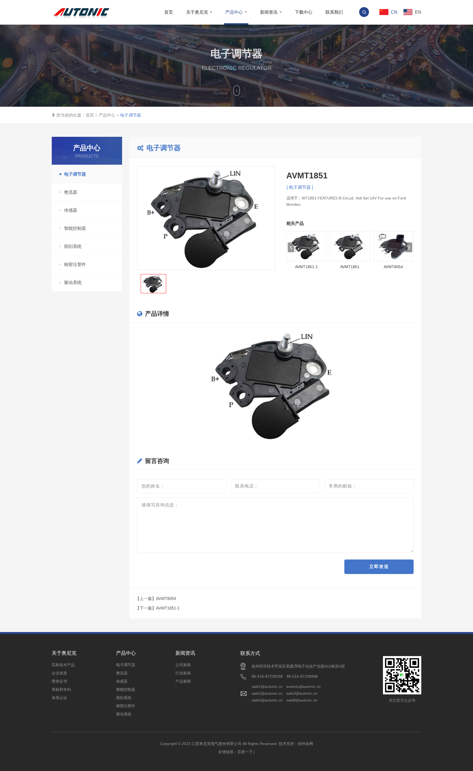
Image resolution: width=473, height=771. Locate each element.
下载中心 (303, 12)
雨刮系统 (73, 246)
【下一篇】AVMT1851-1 (157, 608)
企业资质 (59, 673)
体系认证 (59, 697)
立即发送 (379, 566)
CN (393, 12)
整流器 (70, 192)
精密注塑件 (75, 264)
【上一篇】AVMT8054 (155, 598)
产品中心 (234, 12)
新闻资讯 (269, 12)
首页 (168, 12)
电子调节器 (130, 115)
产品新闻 (183, 681)
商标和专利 (61, 689)
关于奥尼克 (197, 12)
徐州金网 (305, 743)
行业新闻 (183, 673)
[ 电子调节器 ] (300, 187)
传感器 (70, 210)
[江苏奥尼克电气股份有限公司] (81, 12)
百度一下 (245, 752)
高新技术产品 (63, 665)
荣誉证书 (59, 681)
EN (417, 12)
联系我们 (334, 12)
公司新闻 (183, 665)
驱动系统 (73, 282)
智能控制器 (75, 228)
